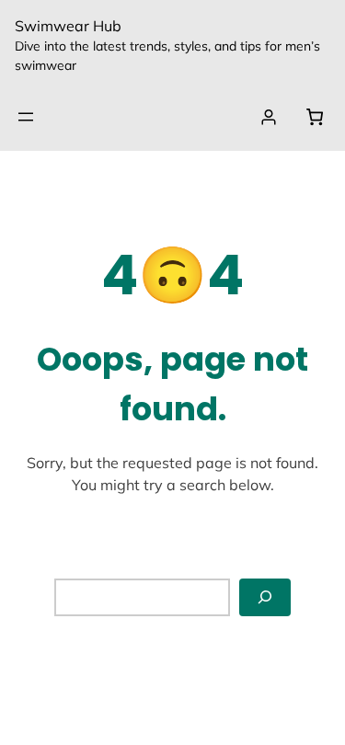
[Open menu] (26, 117)
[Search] (265, 597)
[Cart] (314, 116)
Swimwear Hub (68, 26)
